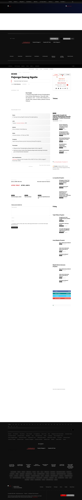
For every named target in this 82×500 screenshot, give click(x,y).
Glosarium (46, 69)
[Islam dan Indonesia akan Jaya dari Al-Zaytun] (55, 249)
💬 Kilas (67, 74)
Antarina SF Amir (28, 56)
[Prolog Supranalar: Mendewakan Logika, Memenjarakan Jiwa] (55, 132)
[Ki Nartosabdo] (45, 49)
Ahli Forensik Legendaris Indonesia (53, 465)
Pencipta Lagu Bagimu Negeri (20, 465)
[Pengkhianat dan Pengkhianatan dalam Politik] (55, 218)
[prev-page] (12, 200)
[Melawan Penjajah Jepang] (37, 458)
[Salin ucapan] (67, 88)
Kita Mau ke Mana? (63, 254)
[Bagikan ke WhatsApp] (56, 88)
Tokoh (16, 72)
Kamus (37, 69)
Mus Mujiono (37, 56)
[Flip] (38, 86)
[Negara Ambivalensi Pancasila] (55, 151)
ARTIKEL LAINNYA (25, 185)
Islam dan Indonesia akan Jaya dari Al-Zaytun (64, 249)
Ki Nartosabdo (45, 56)
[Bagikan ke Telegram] (63, 88)
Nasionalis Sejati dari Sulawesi (21, 81)
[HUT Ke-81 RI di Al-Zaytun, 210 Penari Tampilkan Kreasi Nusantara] (55, 125)
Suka (69, 291)
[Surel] (25, 86)
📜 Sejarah (62, 74)
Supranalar (61, 135)
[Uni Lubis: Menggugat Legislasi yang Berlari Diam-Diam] (55, 229)
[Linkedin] (22, 86)
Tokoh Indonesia (17, 84)
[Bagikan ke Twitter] (58, 88)
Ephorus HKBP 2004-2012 (16, 181)
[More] (43, 86)
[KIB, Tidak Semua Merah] (55, 243)
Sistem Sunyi (31, 69)
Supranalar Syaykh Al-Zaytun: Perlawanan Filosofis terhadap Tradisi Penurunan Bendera (62, 117)
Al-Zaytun (54, 113)
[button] (72, 1)
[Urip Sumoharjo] (31, 191)
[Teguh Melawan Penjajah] (45, 458)
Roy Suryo (11, 56)
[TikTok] (61, 66)
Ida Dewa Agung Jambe (16, 196)
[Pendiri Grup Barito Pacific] (62, 458)
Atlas (41, 69)
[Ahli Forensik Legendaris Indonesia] (54, 458)
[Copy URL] (40, 86)
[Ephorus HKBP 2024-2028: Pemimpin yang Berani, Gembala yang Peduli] (70, 458)
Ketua (27, 96)
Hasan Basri (20, 56)
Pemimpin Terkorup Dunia (64, 224)
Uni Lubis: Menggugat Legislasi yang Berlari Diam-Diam (64, 230)
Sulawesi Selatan (20, 123)
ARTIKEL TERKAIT (15, 185)
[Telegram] (33, 86)
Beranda (12, 72)
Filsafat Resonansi (63, 186)
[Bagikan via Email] (65, 88)
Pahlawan (19, 72)
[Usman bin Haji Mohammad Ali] (44, 191)
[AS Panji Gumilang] (62, 49)
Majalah (61, 251)
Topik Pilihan (61, 232)
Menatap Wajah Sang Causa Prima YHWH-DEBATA (64, 139)
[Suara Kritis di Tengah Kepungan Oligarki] (28, 458)
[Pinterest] (17, 86)
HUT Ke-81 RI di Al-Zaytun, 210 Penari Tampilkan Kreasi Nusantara (63, 126)
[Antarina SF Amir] (28, 49)
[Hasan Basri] (20, 49)
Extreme (51, 69)
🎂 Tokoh (56, 74)
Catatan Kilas (61, 152)
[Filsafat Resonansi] (55, 187)
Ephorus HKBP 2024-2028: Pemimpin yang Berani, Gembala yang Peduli (70, 466)
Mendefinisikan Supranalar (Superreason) (63, 145)
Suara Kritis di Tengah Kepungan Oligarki (28, 466)
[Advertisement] (41, 22)
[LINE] (35, 86)
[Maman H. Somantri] (54, 49)
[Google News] (68, 66)
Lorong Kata (61, 187)
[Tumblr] (30, 86)
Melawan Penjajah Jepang (37, 465)
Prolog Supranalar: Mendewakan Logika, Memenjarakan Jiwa (64, 133)
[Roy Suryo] (12, 49)
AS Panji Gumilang (62, 57)
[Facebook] (59, 66)
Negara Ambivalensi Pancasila (64, 151)
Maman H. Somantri (53, 57)
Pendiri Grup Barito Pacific (62, 465)
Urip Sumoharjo (28, 196)
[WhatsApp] (20, 86)
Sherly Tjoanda (70, 56)
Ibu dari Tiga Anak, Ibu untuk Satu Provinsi (11, 465)
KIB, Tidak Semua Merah (65, 242)
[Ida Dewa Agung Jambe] (17, 191)
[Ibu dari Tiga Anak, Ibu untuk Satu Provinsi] (12, 458)
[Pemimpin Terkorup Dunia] (55, 224)
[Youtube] (65, 66)
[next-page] (13, 200)
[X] (63, 66)
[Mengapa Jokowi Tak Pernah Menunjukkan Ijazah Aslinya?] (55, 181)
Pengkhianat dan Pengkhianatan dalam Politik (64, 218)
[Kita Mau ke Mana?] (55, 255)
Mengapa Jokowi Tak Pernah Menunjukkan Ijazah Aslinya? (64, 181)
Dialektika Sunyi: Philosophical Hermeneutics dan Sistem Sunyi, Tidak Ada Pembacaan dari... (65, 194)
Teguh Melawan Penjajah (45, 465)
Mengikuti (68, 293)
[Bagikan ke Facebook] (60, 88)
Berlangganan (67, 298)
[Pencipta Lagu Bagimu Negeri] (20, 458)
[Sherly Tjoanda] (70, 49)
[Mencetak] (28, 86)
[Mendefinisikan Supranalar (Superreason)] (55, 145)
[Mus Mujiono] (37, 49)
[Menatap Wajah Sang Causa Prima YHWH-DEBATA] (55, 139)
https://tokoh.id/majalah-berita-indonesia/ (59, 389)
